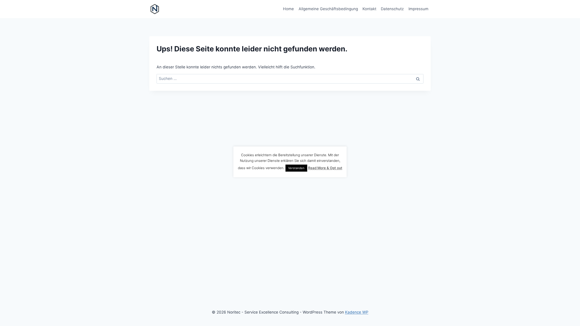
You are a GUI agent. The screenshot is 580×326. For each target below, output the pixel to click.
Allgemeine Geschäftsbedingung (328, 9)
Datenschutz (392, 9)
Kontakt (369, 9)
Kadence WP (356, 312)
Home (288, 9)
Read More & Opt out (325, 168)
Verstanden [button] (296, 168)
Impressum (418, 9)
